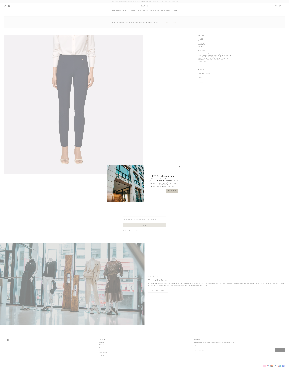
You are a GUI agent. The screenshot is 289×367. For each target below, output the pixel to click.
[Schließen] (180, 167)
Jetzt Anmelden (172, 190)
